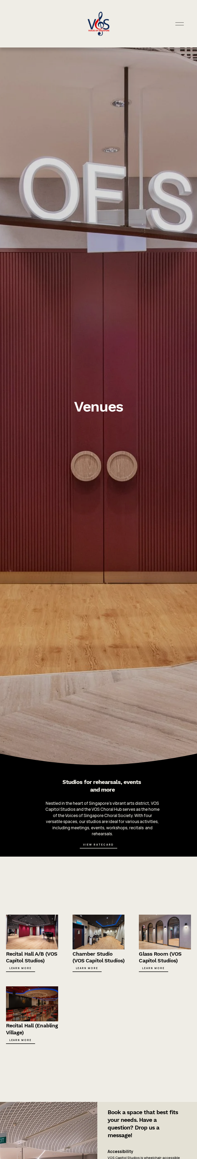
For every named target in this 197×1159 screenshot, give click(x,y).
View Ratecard (98, 844)
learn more (87, 968)
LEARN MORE (20, 968)
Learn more (20, 1040)
